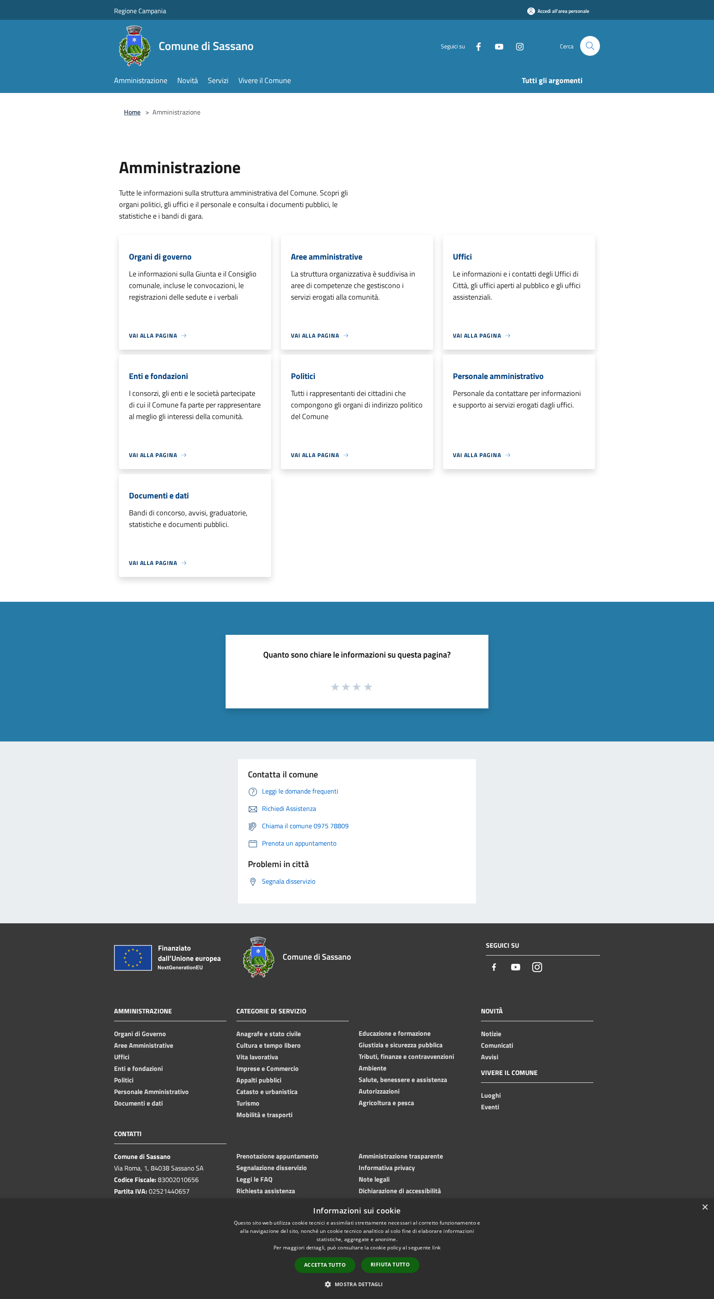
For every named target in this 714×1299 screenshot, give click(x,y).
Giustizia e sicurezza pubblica (401, 1045)
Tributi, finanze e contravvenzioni (406, 1056)
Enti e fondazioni (138, 1068)
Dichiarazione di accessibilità (400, 1191)
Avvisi (489, 1057)
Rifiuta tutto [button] (390, 1264)
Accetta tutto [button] (325, 1264)
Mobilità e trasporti (264, 1115)
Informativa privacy (387, 1168)
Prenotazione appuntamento (277, 1156)
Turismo (247, 1103)
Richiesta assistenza (265, 1191)
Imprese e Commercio (267, 1068)
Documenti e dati (138, 1103)
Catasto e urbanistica (267, 1091)
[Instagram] (516, 45)
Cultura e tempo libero (268, 1045)
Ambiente (372, 1068)
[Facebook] (475, 45)
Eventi (490, 1107)
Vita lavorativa (257, 1057)
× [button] (705, 1207)
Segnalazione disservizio (271, 1168)
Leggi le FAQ (254, 1179)
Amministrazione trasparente (401, 1156)
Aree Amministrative (143, 1045)
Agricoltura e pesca (386, 1103)
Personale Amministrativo (151, 1091)
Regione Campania (140, 11)
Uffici (121, 1057)
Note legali (374, 1179)
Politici (123, 1080)
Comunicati (497, 1045)
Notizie (491, 1034)
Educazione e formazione (395, 1033)
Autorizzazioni (379, 1091)
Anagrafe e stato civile (268, 1034)
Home (132, 112)
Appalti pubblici (258, 1080)
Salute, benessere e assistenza (403, 1079)
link (436, 1247)
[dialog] (357, 1249)
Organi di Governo (140, 1034)
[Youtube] (496, 45)
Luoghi (491, 1095)
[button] (357, 1284)
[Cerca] (590, 46)
